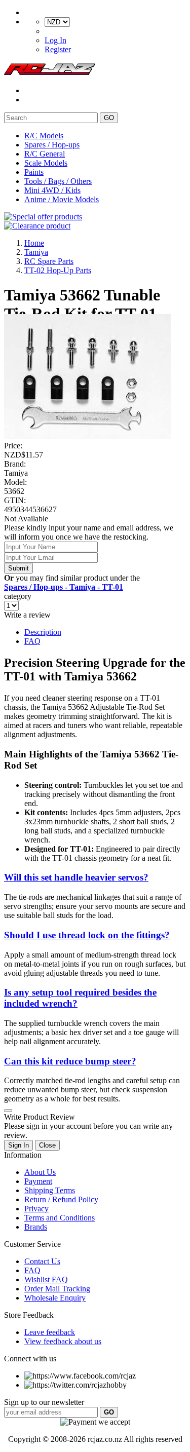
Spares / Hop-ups (52, 144)
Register (58, 49)
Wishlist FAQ (46, 1279)
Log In (55, 40)
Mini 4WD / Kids (52, 190)
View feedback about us (62, 1341)
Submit (18, 568)
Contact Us (42, 1261)
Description (42, 632)
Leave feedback (49, 1332)
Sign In (18, 1145)
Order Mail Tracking (57, 1288)
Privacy (36, 1208)
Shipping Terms (49, 1190)
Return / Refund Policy (61, 1199)
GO (109, 118)
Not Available (26, 518)
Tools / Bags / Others (58, 181)
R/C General (44, 153)
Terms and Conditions (59, 1217)
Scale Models (45, 163)
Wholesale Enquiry (55, 1297)
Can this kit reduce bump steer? (70, 1061)
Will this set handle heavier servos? (76, 877)
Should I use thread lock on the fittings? (87, 935)
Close (47, 1145)
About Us (40, 1172)
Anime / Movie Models (61, 199)
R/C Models (43, 135)
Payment (38, 1181)
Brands (35, 1226)
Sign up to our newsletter (44, 1402)
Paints (34, 172)
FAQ (32, 641)
